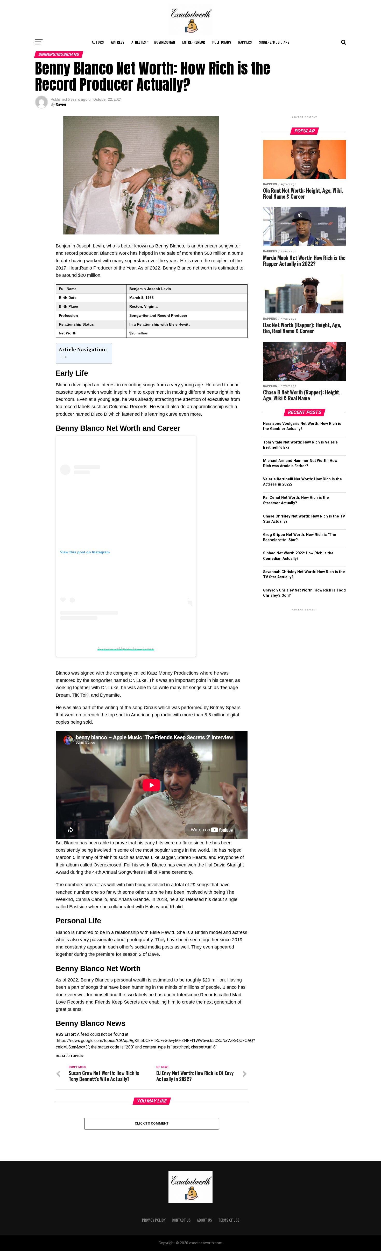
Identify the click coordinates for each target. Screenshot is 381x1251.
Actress (117, 42)
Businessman (164, 42)
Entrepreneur (193, 42)
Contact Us (181, 1220)
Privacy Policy (154, 1220)
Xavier (61, 104)
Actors (98, 42)
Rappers (245, 42)
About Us (204, 1220)
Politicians (221, 42)
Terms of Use (228, 1220)
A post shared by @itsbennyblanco (125, 648)
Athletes (138, 42)
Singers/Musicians (274, 42)
